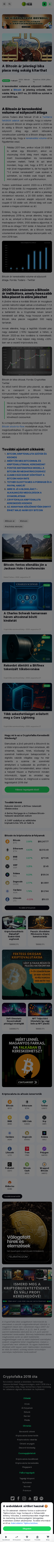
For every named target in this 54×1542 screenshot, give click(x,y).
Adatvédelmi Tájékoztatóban (24, 1523)
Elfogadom (27, 1529)
